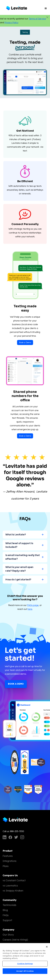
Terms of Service (37, 18)
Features (8, 855)
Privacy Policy (11, 22)
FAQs (6, 915)
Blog (5, 910)
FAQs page (33, 605)
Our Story (8, 934)
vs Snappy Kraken (13, 890)
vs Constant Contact (14, 880)
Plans (6, 866)
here (30, 609)
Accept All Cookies (25, 971)
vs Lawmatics (10, 885)
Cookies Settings (25, 964)
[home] (16, 8)
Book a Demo (25, 342)
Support (7, 920)
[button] (46, 8)
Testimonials (9, 905)
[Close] (47, 947)
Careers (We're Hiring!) (15, 939)
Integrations (9, 860)
